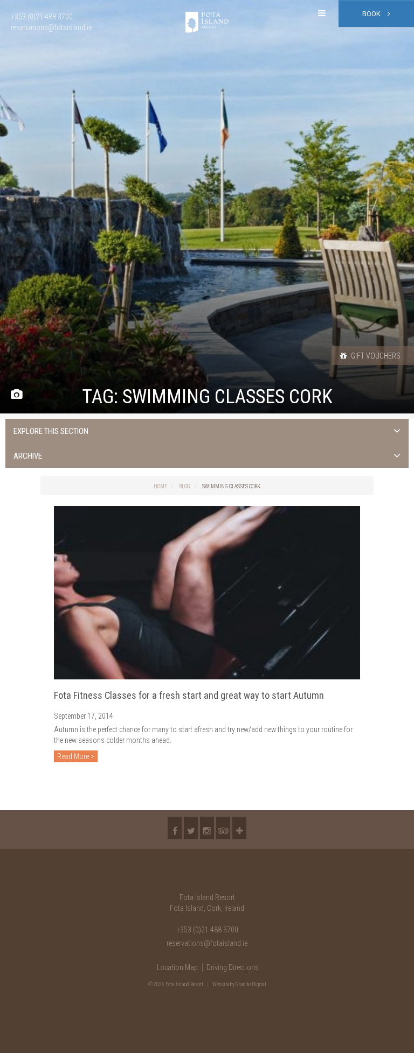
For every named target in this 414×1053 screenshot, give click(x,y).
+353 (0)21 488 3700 (207, 929)
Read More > (75, 756)
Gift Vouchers (375, 356)
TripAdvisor (223, 828)
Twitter (191, 828)
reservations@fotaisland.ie (207, 943)
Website (220, 984)
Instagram (207, 828)
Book (372, 14)
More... (239, 828)
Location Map (177, 967)
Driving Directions (232, 967)
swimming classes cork (231, 486)
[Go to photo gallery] (16, 395)
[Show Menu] (321, 13)
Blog (184, 486)
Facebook (175, 828)
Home (160, 486)
